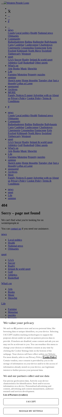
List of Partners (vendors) (15, 395)
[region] (31, 367)
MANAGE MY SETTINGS (31, 411)
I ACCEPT (31, 401)
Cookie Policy (49, 357)
